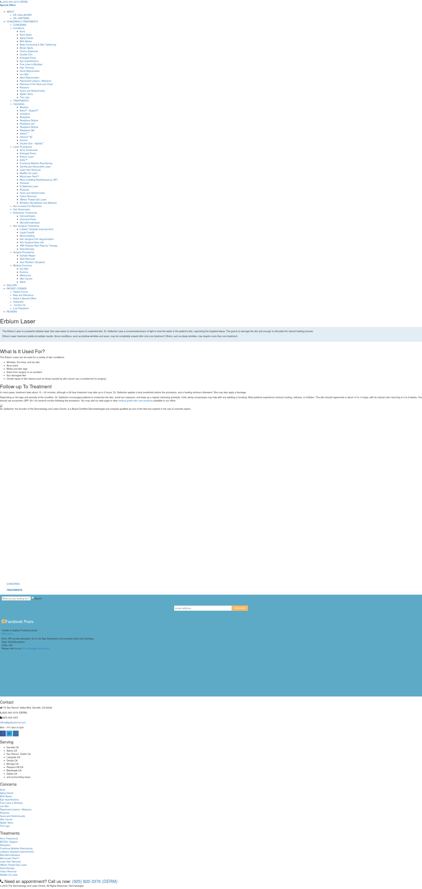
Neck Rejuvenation (29, 77)
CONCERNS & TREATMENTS (22, 21)
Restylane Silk (27, 130)
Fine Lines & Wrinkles (31, 64)
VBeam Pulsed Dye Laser (33, 199)
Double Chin (26, 54)
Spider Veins (26, 94)
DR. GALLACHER (22, 14)
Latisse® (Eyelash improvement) (17, 851)
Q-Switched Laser (29, 186)
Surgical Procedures (23, 252)
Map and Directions (23, 295)
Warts (23, 281)
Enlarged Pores (28, 57)
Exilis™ (23, 160)
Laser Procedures (22, 146)
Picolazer (24, 183)
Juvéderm (25, 113)
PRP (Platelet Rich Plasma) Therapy (39, 245)
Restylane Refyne (29, 127)
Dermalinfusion (27, 216)
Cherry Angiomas (29, 51)
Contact (135, 885)
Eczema (24, 272)
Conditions (18, 28)
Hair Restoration (21, 209)
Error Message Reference (35, 648)
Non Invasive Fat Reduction (27, 206)
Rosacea (24, 87)
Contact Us (19, 305)
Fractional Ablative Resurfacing (36, 163)
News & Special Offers (24, 298)
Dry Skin (24, 268)
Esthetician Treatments (25, 212)
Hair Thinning (27, 67)
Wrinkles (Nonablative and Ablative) (38, 202)
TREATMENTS (21, 100)
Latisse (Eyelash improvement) (36, 229)
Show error (7, 633)
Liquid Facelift (27, 232)
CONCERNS (19, 24)
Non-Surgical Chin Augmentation (37, 239)
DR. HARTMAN (21, 18)
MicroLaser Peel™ (29, 176)
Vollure (24, 133)
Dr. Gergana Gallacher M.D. (98, 885)
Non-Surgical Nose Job (32, 242)
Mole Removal (27, 258)
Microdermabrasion (30, 222)
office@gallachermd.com (13, 722)
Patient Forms (20, 291)
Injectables (18, 103)
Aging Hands (26, 38)
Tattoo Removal (28, 196)
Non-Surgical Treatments (26, 225)
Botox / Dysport (29, 110)
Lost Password (21, 308)
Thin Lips (24, 97)
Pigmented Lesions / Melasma (35, 80)
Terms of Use (122, 885)
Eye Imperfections (29, 61)
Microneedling (27, 235)
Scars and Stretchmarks (32, 90)
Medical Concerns (22, 265)
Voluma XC (26, 136)
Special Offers (8, 5)
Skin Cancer (26, 278)
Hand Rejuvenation (30, 71)
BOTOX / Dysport (9, 841)
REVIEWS (12, 311)
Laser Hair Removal (30, 169)
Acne (22, 31)
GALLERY (12, 285)
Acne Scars (26, 34)
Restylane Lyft (27, 123)
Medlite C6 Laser (29, 173)
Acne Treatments (29, 150)
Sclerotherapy (27, 249)
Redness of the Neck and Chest (36, 84)
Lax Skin (24, 74)
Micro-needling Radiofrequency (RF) (39, 179)
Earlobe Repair (27, 255)
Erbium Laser (27, 156)
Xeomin (24, 140)
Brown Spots (26, 47)
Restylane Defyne (29, 120)
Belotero (24, 107)
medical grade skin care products (135, 400)
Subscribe (18, 301)
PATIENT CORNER (17, 288)
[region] (211, 496)
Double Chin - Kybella (32, 143)
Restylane (25, 117)
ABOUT (11, 11)
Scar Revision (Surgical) (32, 262)
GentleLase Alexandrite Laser (35, 166)
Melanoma (25, 275)
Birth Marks (26, 41)
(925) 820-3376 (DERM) (15, 1)
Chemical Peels (28, 219)
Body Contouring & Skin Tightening (38, 44)
